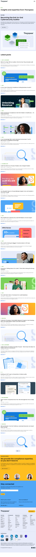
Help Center (17, 523)
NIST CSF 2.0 (10, 526)
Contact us (24, 528)
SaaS (16, 527)
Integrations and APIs (3, 527)
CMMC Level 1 (10, 525)
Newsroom (24, 520)
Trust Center (25, 526)
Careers (24, 521)
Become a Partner (24, 525)
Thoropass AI (3, 525)
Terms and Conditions (32, 523)
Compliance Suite (3, 519)
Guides (16, 519)
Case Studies (17, 516)
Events (16, 520)
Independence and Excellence (25, 523)
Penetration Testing (2, 521)
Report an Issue (32, 519)
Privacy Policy (32, 524)
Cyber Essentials (9, 522)
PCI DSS (9, 527)
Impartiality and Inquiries (32, 521)
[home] (4, 1)
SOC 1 (9, 516)
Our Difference (25, 516)
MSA (30, 516)
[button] (34, 1)
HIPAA (9, 519)
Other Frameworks (10, 529)
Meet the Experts (24, 518)
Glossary (16, 521)
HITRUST (9, 520)
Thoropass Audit (2, 517)
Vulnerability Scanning (3, 523)
